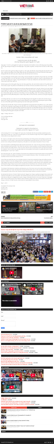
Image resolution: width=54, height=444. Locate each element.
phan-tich (21, 18)
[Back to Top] (52, 442)
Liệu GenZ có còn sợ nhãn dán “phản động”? (10, 337)
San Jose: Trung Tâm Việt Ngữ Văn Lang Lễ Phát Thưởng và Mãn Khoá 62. (17, 229)
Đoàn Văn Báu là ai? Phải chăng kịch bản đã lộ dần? (11, 348)
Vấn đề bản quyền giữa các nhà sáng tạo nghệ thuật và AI (12, 358)
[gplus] (52, 1)
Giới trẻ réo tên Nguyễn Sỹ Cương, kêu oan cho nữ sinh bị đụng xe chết (15, 340)
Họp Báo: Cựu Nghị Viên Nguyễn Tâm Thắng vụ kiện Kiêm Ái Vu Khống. (18, 420)
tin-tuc (22, 26)
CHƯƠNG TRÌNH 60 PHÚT (6, 398)
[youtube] (47, 1)
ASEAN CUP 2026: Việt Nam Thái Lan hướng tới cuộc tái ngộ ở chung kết (15, 401)
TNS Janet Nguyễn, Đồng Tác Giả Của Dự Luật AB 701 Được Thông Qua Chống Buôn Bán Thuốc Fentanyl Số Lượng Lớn (10, 209)
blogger (42, 222)
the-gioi (38, 207)
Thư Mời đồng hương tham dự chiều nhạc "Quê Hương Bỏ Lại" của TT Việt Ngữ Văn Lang (21, 410)
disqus (46, 222)
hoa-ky (4, 206)
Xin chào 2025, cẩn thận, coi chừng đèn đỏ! (10, 346)
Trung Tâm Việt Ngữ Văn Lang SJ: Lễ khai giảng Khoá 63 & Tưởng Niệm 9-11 (19, 415)
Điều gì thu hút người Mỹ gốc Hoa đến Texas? (10, 361)
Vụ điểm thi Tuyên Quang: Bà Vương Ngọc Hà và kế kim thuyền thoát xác (15, 339)
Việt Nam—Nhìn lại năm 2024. (7, 349)
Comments (40, 407)
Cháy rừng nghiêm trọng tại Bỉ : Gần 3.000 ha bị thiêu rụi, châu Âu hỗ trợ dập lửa (17, 404)
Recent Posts (14, 407)
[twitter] (50, 1)
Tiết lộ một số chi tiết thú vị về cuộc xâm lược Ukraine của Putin (44, 210)
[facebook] (48, 1)
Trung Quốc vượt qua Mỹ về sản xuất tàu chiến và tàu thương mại (14, 364)
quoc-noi (18, 26)
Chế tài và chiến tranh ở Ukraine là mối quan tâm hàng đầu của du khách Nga (16, 362)
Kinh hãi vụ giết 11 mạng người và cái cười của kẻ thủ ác (12, 351)
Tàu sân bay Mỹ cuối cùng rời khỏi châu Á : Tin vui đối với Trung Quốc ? (15, 403)
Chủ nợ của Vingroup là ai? (6, 334)
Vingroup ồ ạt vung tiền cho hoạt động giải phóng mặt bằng (13, 336)
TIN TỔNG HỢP (4, 399)
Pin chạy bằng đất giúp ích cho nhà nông (9, 359)
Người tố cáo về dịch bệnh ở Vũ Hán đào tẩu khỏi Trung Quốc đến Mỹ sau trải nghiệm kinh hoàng (27, 209)
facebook (50, 222)
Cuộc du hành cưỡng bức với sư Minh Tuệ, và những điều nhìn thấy (14, 352)
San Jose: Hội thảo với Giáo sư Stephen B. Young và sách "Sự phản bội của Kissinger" (20, 425)
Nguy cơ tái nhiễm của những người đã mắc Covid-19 (32, 18)
